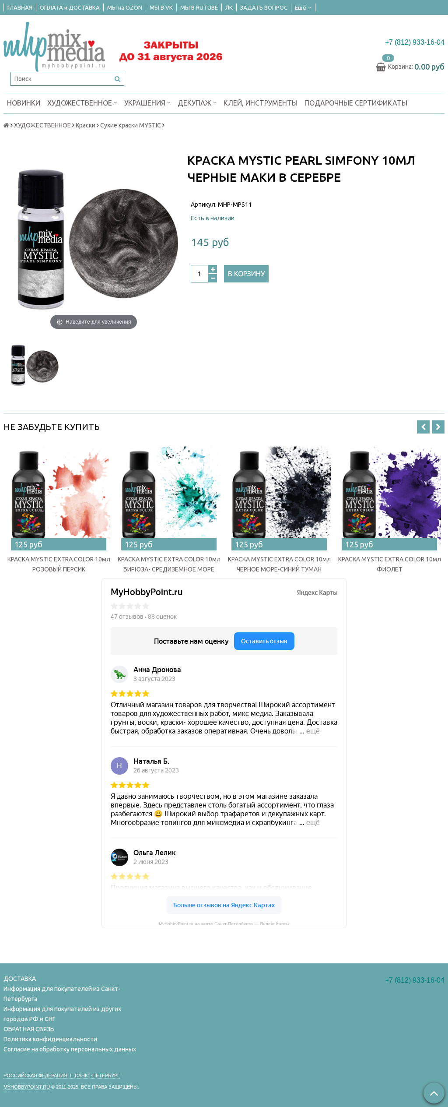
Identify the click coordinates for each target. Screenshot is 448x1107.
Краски (85, 125)
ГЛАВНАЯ (19, 7)
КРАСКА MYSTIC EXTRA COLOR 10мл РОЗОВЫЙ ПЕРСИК (58, 564)
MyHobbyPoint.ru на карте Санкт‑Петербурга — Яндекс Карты (224, 923)
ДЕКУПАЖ (195, 103)
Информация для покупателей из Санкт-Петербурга (62, 993)
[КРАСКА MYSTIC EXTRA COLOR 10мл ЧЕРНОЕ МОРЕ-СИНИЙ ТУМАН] (279, 495)
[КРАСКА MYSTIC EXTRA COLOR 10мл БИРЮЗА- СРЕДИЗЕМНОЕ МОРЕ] (168, 495)
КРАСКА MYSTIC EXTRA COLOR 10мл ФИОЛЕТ (389, 564)
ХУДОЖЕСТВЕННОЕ (80, 103)
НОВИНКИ (23, 103)
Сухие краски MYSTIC (130, 125)
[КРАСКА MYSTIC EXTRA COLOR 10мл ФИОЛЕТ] (389, 495)
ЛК (229, 7)
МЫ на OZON (124, 7)
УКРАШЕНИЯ (145, 103)
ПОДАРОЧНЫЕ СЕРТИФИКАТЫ (355, 103)
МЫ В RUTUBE (199, 7)
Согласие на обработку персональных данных (70, 1049)
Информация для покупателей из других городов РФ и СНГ (62, 1013)
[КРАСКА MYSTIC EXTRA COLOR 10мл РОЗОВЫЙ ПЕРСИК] (58, 495)
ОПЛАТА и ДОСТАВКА (70, 7)
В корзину (246, 274)
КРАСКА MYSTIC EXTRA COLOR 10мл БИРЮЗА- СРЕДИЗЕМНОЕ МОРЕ (169, 564)
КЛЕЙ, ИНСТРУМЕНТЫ (261, 103)
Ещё (300, 7)
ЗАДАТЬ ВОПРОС (263, 7)
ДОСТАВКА (20, 978)
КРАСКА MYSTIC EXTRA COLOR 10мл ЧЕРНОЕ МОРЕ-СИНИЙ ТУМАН (279, 564)
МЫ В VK (161, 7)
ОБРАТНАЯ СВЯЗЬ (29, 1029)
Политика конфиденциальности (50, 1039)
